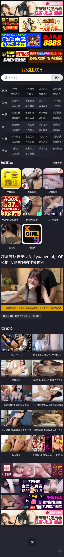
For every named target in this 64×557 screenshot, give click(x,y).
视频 (4, 102)
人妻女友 (43, 136)
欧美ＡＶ (43, 100)
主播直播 (43, 105)
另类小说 (29, 141)
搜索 (57, 77)
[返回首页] (60, 551)
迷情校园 (16, 141)
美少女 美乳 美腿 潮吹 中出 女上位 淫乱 (21, 316)
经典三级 (29, 117)
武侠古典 (57, 136)
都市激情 (16, 136)
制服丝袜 (16, 117)
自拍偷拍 (29, 100)
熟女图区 (43, 129)
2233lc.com (31, 70)
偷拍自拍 (29, 112)
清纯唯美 (29, 129)
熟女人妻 (16, 105)
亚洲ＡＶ (16, 100)
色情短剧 (29, 153)
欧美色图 (43, 124)
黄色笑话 (43, 141)
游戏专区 (57, 88)
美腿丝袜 (16, 129)
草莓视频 (43, 148)
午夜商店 (29, 148)
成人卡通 (43, 112)
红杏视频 (16, 153)
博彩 (4, 90)
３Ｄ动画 (57, 100)
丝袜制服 (29, 105)
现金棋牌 (43, 93)
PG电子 (15, 88)
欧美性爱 (57, 112)
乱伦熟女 (43, 117)
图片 (4, 126)
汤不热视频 (57, 148)
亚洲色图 (29, 124)
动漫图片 (57, 124)
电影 (4, 114)
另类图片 (57, 129)
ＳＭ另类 (57, 105)
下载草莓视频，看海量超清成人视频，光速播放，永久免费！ (32, 307)
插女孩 (16, 148)
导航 (4, 150)
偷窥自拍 (16, 124)
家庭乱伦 (29, 136)
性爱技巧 (57, 141)
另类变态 (57, 117)
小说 (4, 138)
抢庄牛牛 (57, 93)
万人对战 (43, 88)
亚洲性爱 (16, 112)
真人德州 (29, 88)
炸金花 (29, 93)
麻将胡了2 (16, 93)
